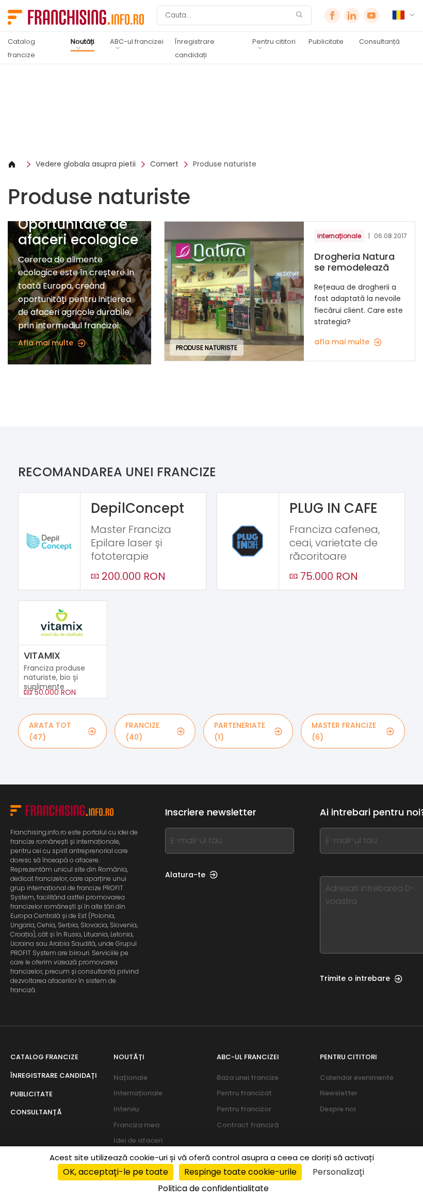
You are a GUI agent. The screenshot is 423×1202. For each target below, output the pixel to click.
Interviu (126, 1109)
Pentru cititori (274, 41)
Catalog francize (21, 48)
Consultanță (379, 41)
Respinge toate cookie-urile (240, 1172)
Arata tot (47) (50, 731)
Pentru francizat (244, 1093)
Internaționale (137, 1093)
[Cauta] (299, 15)
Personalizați (338, 1172)
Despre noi (337, 1109)
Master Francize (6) (344, 731)
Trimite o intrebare (355, 978)
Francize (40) (142, 731)
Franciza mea (136, 1125)
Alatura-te (185, 875)
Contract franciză (248, 1125)
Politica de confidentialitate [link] (213, 1188)
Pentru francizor (244, 1109)
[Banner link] (211, 111)
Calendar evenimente (357, 1077)
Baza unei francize (248, 1077)
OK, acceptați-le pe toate (115, 1172)
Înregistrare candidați (195, 48)
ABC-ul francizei (137, 41)
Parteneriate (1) (239, 731)
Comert (164, 164)
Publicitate (326, 41)
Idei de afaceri (137, 1140)
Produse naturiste (224, 164)
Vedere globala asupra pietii (86, 164)
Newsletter (338, 1093)
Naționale (130, 1077)
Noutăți (82, 41)
